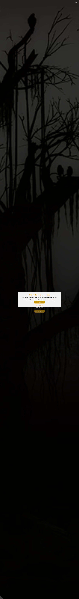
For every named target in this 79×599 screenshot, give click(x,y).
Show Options (39, 305)
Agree (40, 302)
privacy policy (53, 299)
